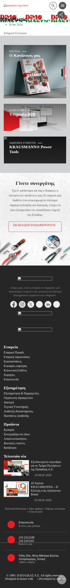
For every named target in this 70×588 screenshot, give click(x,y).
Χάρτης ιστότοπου (55, 508)
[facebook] (13, 304)
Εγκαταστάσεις (13, 361)
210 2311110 (26, 540)
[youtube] (39, 304)
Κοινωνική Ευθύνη (15, 370)
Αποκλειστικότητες (15, 438)
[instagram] (22, 304)
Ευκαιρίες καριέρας (15, 365)
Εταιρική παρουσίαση (16, 357)
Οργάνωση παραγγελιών (18, 397)
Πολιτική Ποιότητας (16, 508)
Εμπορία (9, 429)
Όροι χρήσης (36, 508)
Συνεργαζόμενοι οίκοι (20, 13)
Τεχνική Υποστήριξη (16, 406)
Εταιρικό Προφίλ (14, 352)
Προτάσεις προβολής (16, 415)
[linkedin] (48, 304)
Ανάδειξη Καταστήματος (18, 411)
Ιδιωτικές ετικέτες (14, 443)
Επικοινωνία (11, 379)
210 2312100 (26, 537)
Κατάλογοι (10, 447)
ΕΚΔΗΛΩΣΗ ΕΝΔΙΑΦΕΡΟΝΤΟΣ (34, 225)
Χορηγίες (9, 374)
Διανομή (9, 402)
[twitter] (30, 304)
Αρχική (3, 13)
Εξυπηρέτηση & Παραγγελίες (21, 393)
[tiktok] (56, 304)
